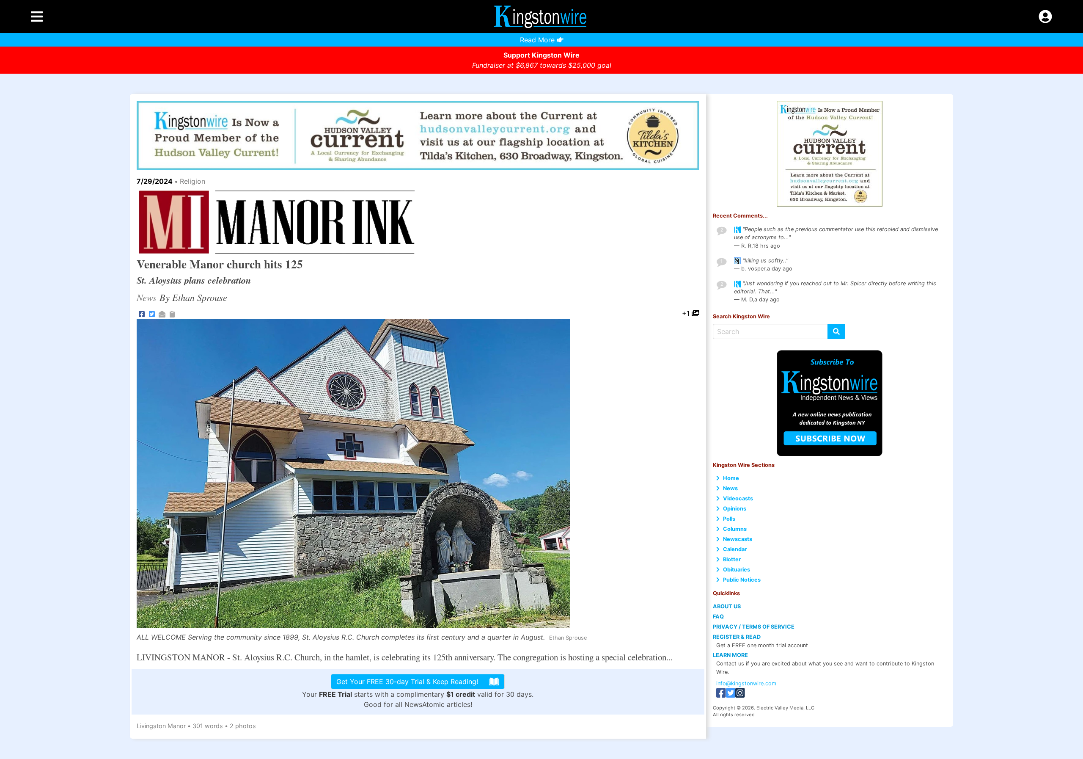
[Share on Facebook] (142, 313)
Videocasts (738, 498)
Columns (735, 529)
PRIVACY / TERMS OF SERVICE (753, 627)
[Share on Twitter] (152, 313)
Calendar (735, 549)
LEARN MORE (730, 655)
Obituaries (736, 569)
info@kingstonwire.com (746, 683)
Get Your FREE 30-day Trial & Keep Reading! (407, 681)
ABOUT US (727, 606)
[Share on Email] (162, 313)
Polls (729, 519)
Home (731, 478)
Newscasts (737, 539)
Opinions (734, 508)
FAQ (718, 616)
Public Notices (742, 580)
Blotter (732, 559)
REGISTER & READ (737, 637)
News (730, 488)
